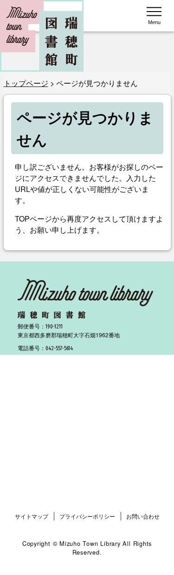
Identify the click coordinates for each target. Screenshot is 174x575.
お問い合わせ (143, 516)
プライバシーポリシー (87, 516)
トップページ (26, 83)
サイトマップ (31, 516)
